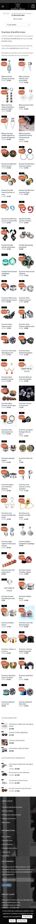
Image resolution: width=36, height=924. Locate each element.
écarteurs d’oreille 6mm (12, 38)
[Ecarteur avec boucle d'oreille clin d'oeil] (9, 503)
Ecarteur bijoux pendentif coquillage (26, 542)
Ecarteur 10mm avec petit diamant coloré (9, 299)
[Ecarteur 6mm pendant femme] (9, 367)
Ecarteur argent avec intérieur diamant (7, 487)
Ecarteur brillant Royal (25, 597)
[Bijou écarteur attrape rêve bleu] (9, 66)
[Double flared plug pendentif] (26, 235)
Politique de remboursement (11, 815)
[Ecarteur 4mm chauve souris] (9, 314)
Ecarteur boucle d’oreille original (25, 571)
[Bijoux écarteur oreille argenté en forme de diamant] (9, 123)
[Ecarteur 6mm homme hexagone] (26, 340)
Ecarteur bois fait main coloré (8, 571)
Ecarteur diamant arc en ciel (8, 703)
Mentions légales (7, 811)
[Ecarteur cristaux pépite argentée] (26, 639)
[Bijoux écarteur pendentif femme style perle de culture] (26, 123)
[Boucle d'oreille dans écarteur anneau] (26, 154)
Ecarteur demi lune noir (26, 676)
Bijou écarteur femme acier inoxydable (24, 78)
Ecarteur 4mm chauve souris (7, 325)
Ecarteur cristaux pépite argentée (25, 650)
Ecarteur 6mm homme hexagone (25, 352)
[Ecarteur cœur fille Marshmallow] (26, 612)
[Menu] (3, 6)
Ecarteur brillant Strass (8, 624)
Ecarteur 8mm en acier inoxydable (25, 378)
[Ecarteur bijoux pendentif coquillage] (26, 531)
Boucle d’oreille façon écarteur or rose (8, 192)
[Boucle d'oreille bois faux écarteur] (9, 154)
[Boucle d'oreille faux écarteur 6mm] (26, 180)
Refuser (12, 921)
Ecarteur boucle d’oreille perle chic (8, 597)
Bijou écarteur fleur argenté (26, 106)
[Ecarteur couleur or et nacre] (9, 639)
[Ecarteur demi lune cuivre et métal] (9, 665)
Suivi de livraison (7, 844)
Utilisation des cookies (9, 848)
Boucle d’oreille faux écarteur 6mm (26, 191)
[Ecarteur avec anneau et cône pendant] (26, 474)
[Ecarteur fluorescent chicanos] (26, 261)
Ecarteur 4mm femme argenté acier (26, 325)
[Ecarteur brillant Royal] (26, 586)
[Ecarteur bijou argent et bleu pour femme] (9, 531)
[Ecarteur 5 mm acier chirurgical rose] (9, 340)
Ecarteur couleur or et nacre (9, 650)
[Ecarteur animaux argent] (9, 448)
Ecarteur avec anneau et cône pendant (24, 487)
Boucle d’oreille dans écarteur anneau (26, 165)
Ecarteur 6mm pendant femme (7, 378)
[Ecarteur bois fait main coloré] (9, 560)
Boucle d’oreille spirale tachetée (25, 220)
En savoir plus (22, 921)
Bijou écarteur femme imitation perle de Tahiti (8, 107)
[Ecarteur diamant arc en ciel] (9, 691)
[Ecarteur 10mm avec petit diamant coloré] (9, 288)
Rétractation (6, 822)
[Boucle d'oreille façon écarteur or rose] (9, 180)
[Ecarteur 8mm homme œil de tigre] (9, 393)
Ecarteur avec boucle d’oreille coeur (24, 515)
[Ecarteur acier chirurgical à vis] (9, 419)
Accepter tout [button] (27, 916)
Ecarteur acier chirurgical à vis (7, 431)
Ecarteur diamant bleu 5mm (25, 703)
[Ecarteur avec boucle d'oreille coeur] (26, 503)
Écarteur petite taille (21, 13)
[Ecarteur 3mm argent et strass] (26, 288)
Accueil (6, 13)
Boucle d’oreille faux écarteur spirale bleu (9, 220)
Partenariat (5, 856)
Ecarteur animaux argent (8, 459)
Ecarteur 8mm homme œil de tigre (9, 404)
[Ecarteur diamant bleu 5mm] (26, 691)
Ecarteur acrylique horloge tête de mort (26, 432)
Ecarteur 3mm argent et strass (25, 299)
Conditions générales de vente (12, 807)
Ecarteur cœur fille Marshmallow (26, 624)
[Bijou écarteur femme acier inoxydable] (26, 66)
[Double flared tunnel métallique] (9, 261)
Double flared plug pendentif (26, 246)
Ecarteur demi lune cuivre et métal (8, 676)
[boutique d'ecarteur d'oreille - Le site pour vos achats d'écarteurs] (18, 6)
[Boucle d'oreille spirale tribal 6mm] (9, 235)
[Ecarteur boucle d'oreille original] (26, 560)
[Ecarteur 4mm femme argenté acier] (26, 314)
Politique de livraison (9, 818)
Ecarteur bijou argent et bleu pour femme (9, 543)
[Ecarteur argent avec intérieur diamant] (9, 474)
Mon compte (6, 836)
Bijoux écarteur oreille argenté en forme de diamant (8, 135)
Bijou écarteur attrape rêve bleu (8, 77)
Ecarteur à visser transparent (25, 404)
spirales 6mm (14, 48)
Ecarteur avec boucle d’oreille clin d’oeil (9, 515)
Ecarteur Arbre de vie (25, 459)
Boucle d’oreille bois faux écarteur (9, 165)
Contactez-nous (7, 840)
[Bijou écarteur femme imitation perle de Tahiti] (9, 95)
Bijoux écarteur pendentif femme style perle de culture (25, 136)
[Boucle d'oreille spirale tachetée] (26, 208)
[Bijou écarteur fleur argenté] (26, 95)
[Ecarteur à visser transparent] (26, 393)
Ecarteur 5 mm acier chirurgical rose (9, 352)
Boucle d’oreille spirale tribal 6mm (8, 246)
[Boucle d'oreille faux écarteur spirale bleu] (9, 208)
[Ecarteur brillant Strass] (9, 612)
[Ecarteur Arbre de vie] (26, 448)
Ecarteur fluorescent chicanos (26, 272)
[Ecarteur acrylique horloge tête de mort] (26, 419)
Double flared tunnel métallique (9, 272)
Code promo (6, 852)
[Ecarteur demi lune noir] (26, 665)
